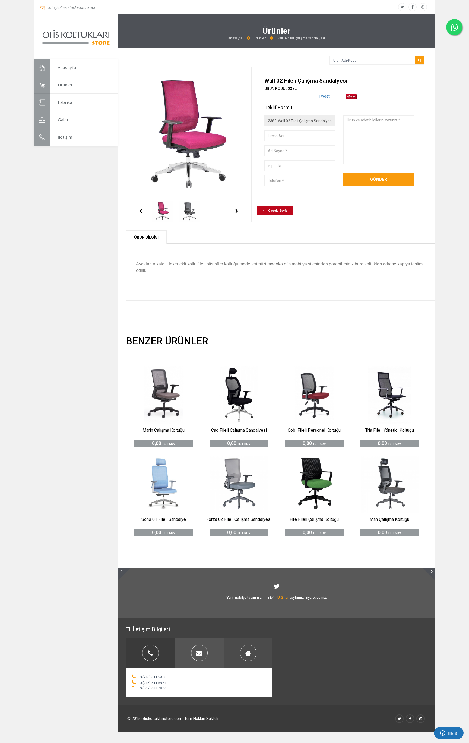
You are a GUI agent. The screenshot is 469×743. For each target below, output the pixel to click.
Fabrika (65, 102)
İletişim (65, 137)
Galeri (64, 119)
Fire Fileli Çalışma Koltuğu (314, 519)
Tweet (324, 96)
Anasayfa (67, 67)
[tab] (150, 653)
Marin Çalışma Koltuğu (163, 430)
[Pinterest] (423, 7)
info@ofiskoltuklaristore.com (73, 7)
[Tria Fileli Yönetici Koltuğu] (395, 370)
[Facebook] (412, 7)
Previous (140, 211)
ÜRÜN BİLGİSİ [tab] (146, 237)
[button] (124, 574)
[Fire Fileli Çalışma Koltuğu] (320, 459)
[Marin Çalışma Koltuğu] (170, 370)
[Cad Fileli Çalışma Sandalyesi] (245, 370)
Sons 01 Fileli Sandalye (163, 519)
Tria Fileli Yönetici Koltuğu (389, 430)
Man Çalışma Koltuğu (389, 519)
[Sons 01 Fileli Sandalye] (170, 459)
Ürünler (65, 84)
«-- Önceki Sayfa (275, 210)
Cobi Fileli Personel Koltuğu (314, 430)
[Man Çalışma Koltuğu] (395, 459)
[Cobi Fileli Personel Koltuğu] (320, 370)
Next (237, 211)
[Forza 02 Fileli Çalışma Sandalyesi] (245, 459)
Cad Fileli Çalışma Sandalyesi (239, 430)
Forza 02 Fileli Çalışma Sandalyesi (238, 519)
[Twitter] (402, 7)
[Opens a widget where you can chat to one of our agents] (449, 733)
